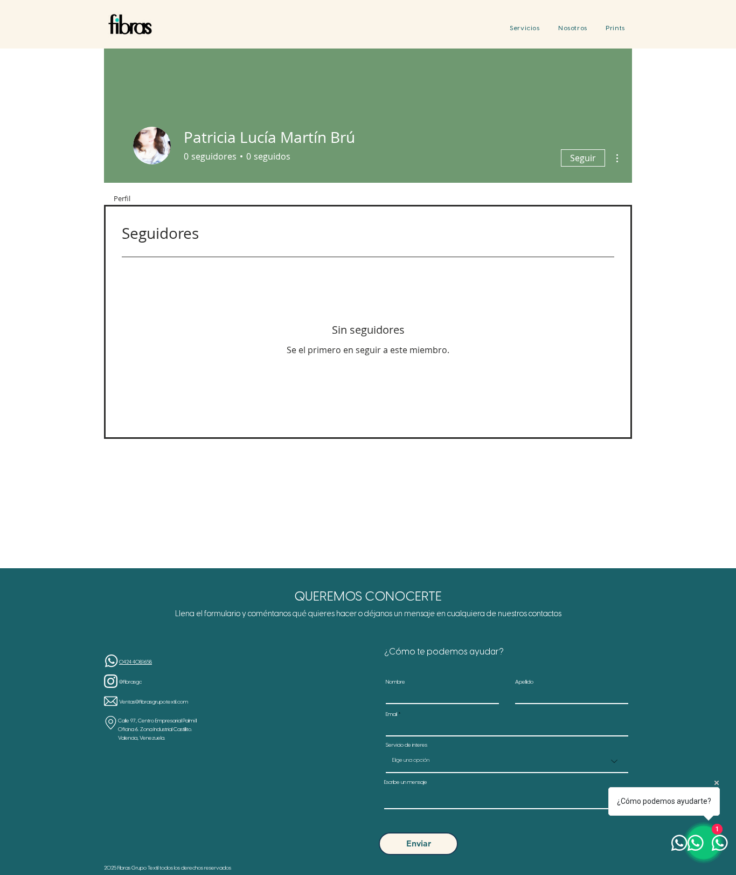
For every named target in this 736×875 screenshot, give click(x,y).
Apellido (524, 682)
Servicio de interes (406, 745)
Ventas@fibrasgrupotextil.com (153, 702)
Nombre (395, 682)
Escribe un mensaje (405, 783)
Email (391, 715)
